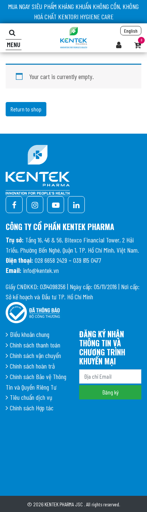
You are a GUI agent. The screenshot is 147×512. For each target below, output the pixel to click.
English (131, 30)
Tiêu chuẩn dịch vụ (31, 397)
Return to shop (26, 109)
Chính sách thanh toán (35, 345)
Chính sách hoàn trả (32, 366)
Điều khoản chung (29, 334)
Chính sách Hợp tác (32, 408)
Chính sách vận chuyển (35, 355)
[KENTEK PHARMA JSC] (74, 37)
